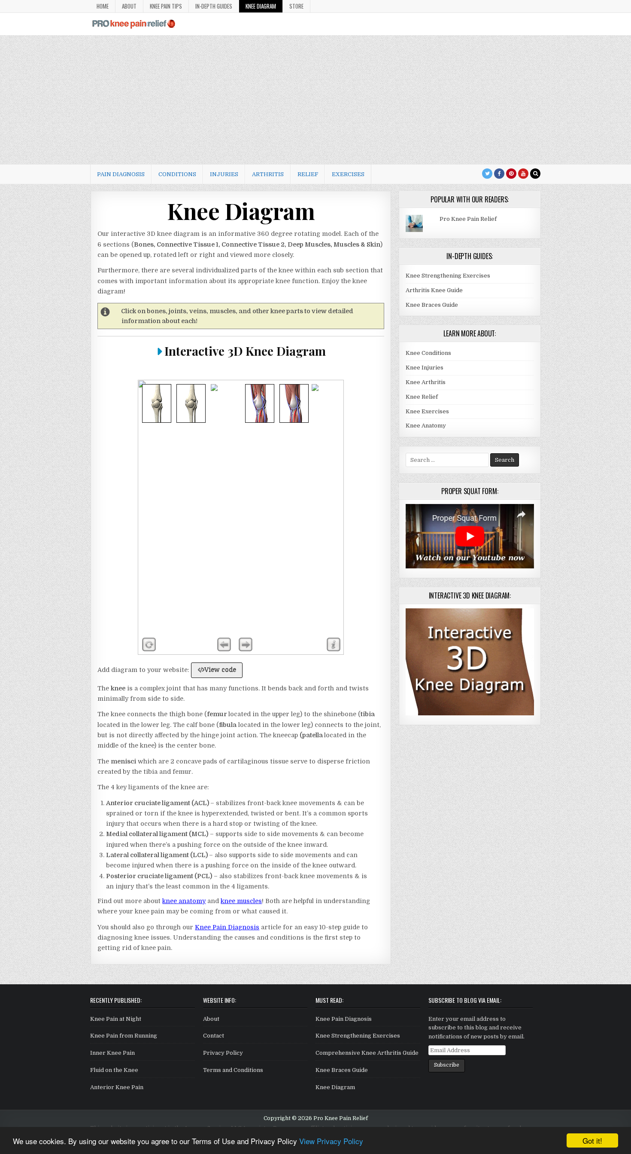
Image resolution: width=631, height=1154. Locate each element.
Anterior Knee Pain (116, 1087)
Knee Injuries (424, 367)
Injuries (224, 174)
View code (220, 669)
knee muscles (241, 901)
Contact (213, 1035)
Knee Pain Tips (166, 6)
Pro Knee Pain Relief (468, 219)
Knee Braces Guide (432, 305)
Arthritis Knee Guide (434, 290)
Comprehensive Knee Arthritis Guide (367, 1053)
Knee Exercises (427, 411)
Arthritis (268, 174)
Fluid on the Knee (114, 1070)
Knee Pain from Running (123, 1035)
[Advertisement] (315, 100)
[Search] (535, 173)
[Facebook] (499, 173)
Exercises (348, 174)
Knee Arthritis (426, 382)
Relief (307, 174)
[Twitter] (487, 173)
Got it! (592, 1140)
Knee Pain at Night (115, 1019)
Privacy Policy (223, 1053)
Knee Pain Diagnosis (227, 927)
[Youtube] (523, 173)
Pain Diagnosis (121, 174)
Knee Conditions (428, 353)
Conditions (177, 174)
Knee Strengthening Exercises (448, 275)
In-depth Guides (213, 6)
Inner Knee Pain (112, 1053)
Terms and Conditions (233, 1070)
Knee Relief (422, 397)
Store (296, 6)
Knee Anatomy (426, 425)
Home (103, 6)
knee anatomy (184, 901)
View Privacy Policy (331, 1141)
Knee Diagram (261, 6)
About (129, 6)
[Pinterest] (511, 173)
